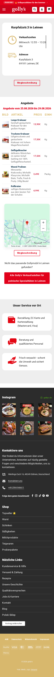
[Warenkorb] (49, 9)
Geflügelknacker (19, 150)
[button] (4, 9)
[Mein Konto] (41, 9)
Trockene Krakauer (20, 134)
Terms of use (15, 246)
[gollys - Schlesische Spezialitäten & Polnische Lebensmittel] (19, 9)
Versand (34, 670)
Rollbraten (16, 186)
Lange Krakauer (18, 120)
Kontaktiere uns (15, 481)
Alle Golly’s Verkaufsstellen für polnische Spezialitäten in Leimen (27, 278)
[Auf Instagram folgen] (36, 495)
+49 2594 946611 (16, 487)
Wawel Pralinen (18, 167)
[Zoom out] (43, 228)
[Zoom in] (43, 222)
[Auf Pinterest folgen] (43, 495)
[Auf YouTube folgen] (47, 495)
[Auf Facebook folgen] (32, 495)
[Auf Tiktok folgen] (40, 495)
